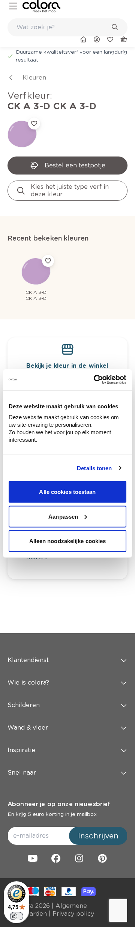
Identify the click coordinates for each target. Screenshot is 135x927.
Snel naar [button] (22, 772)
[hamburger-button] (13, 6)
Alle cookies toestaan (67, 492)
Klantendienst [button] (28, 660)
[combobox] (68, 27)
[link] (41, 6)
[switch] (16, 916)
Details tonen (94, 468)
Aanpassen (63, 516)
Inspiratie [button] (21, 750)
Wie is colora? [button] (28, 682)
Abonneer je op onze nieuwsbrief (59, 804)
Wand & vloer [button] (28, 727)
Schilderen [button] (24, 705)
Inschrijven (98, 835)
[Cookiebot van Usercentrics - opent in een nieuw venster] (95, 380)
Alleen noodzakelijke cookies (67, 541)
